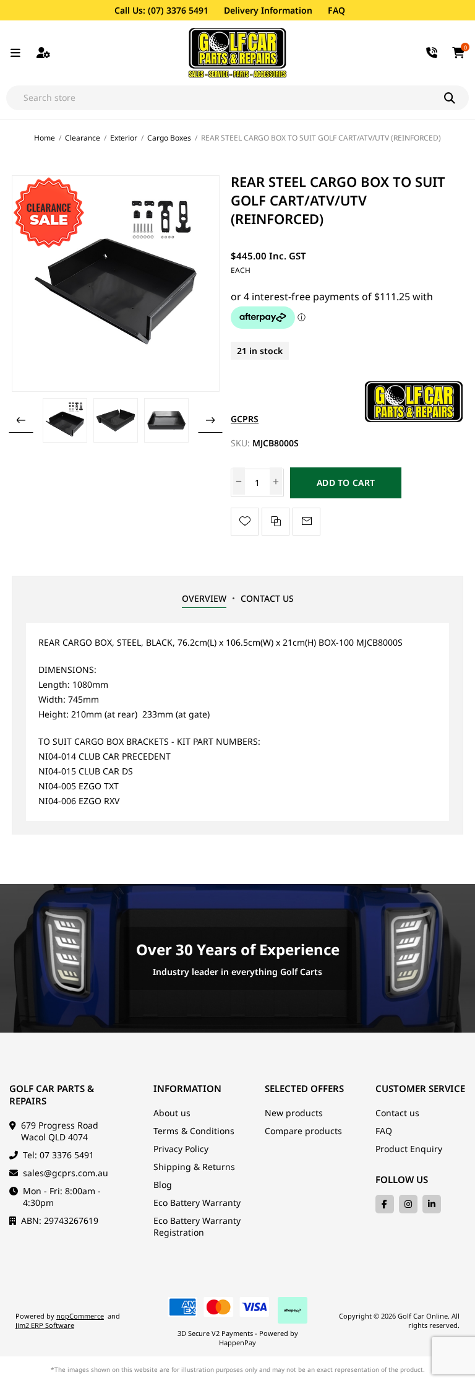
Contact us (397, 1113)
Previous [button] (21, 420)
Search (456, 97)
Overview (204, 598)
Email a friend (306, 521)
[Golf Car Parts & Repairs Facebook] (384, 1204)
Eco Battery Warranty (197, 1202)
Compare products (303, 1131)
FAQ (336, 10)
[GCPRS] (413, 419)
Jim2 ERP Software (44, 1325)
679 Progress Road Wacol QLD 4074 (59, 1131)
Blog (162, 1184)
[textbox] (225, 97)
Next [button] (210, 420)
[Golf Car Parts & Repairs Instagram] (408, 1204)
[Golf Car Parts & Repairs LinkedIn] (431, 1204)
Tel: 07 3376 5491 (58, 1155)
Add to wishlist (245, 521)
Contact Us (267, 598)
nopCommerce (80, 1315)
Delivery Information (268, 10)
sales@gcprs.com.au (65, 1173)
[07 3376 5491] (432, 52)
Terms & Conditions (193, 1131)
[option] (65, 420)
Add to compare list (275, 521)
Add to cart (346, 482)
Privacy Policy (180, 1149)
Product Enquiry (408, 1149)
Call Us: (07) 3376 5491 (161, 10)
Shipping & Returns (194, 1167)
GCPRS (245, 419)
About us (171, 1113)
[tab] (204, 598)
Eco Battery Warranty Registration (197, 1226)
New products (294, 1113)
